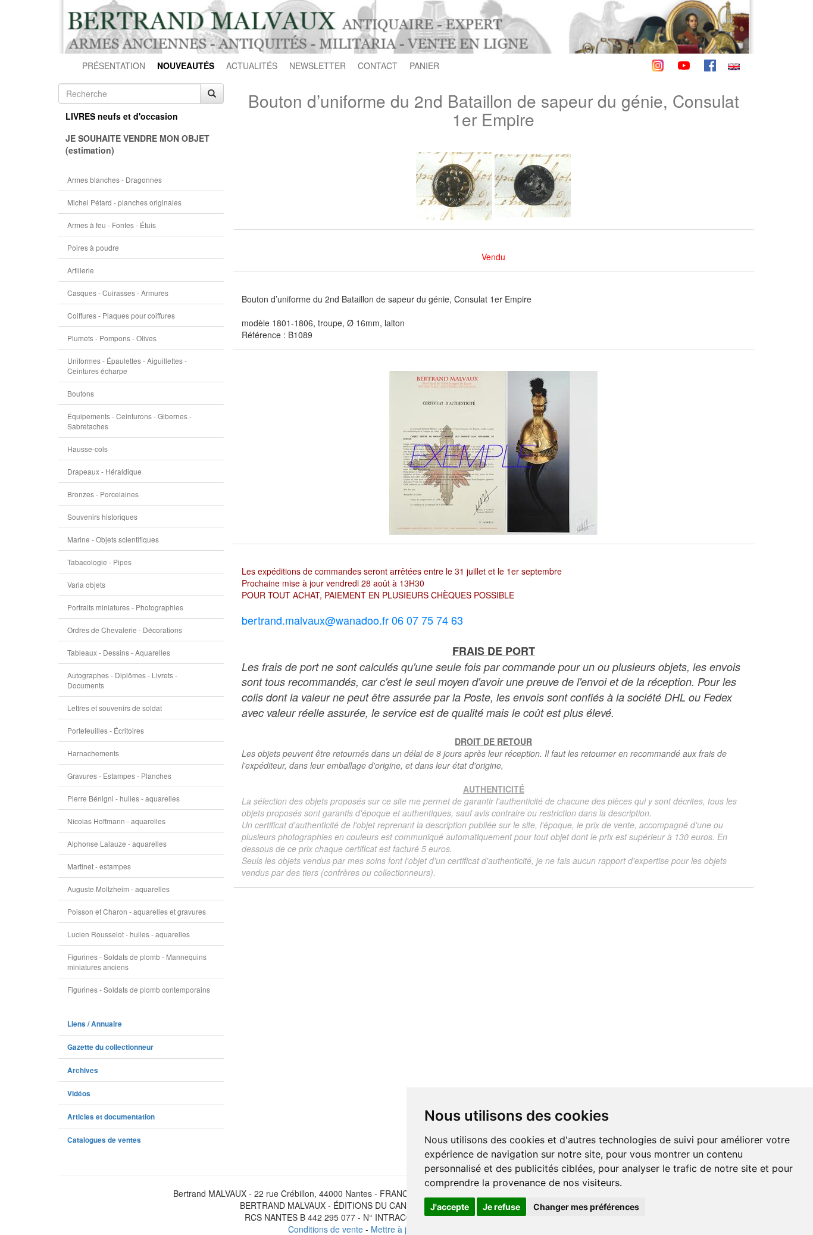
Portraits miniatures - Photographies (125, 607)
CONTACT (378, 65)
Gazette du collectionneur (110, 1047)
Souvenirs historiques (102, 517)
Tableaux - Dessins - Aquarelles (118, 652)
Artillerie (80, 270)
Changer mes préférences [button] (586, 1207)
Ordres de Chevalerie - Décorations (124, 630)
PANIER (424, 65)
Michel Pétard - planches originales (124, 202)
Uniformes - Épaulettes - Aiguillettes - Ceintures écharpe (127, 365)
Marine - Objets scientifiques (113, 539)
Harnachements (93, 753)
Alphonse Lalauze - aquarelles (117, 843)
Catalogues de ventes (104, 1140)
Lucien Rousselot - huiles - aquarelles (128, 934)
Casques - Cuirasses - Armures (117, 293)
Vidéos (78, 1094)
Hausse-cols (87, 449)
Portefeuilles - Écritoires (105, 730)
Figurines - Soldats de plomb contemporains (138, 989)
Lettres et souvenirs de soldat (114, 708)
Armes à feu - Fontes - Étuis (111, 225)
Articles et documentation (111, 1117)
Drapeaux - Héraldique (104, 471)
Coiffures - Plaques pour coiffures (121, 315)
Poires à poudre (93, 247)
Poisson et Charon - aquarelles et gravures (136, 911)
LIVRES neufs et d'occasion (121, 116)
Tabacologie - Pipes (99, 562)
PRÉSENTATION (113, 65)
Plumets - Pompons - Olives (112, 338)
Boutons (80, 393)
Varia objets (86, 584)
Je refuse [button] (501, 1207)
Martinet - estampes (99, 866)
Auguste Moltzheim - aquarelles (118, 889)
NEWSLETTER (317, 65)
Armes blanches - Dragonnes (114, 179)
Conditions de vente (325, 1229)
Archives (82, 1070)
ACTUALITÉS (251, 65)
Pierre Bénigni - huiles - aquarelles (123, 798)
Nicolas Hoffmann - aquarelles (116, 821)
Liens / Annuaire (94, 1024)
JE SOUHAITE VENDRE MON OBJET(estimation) (137, 144)
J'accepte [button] (449, 1207)
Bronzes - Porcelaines (103, 494)
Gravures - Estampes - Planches (119, 776)
